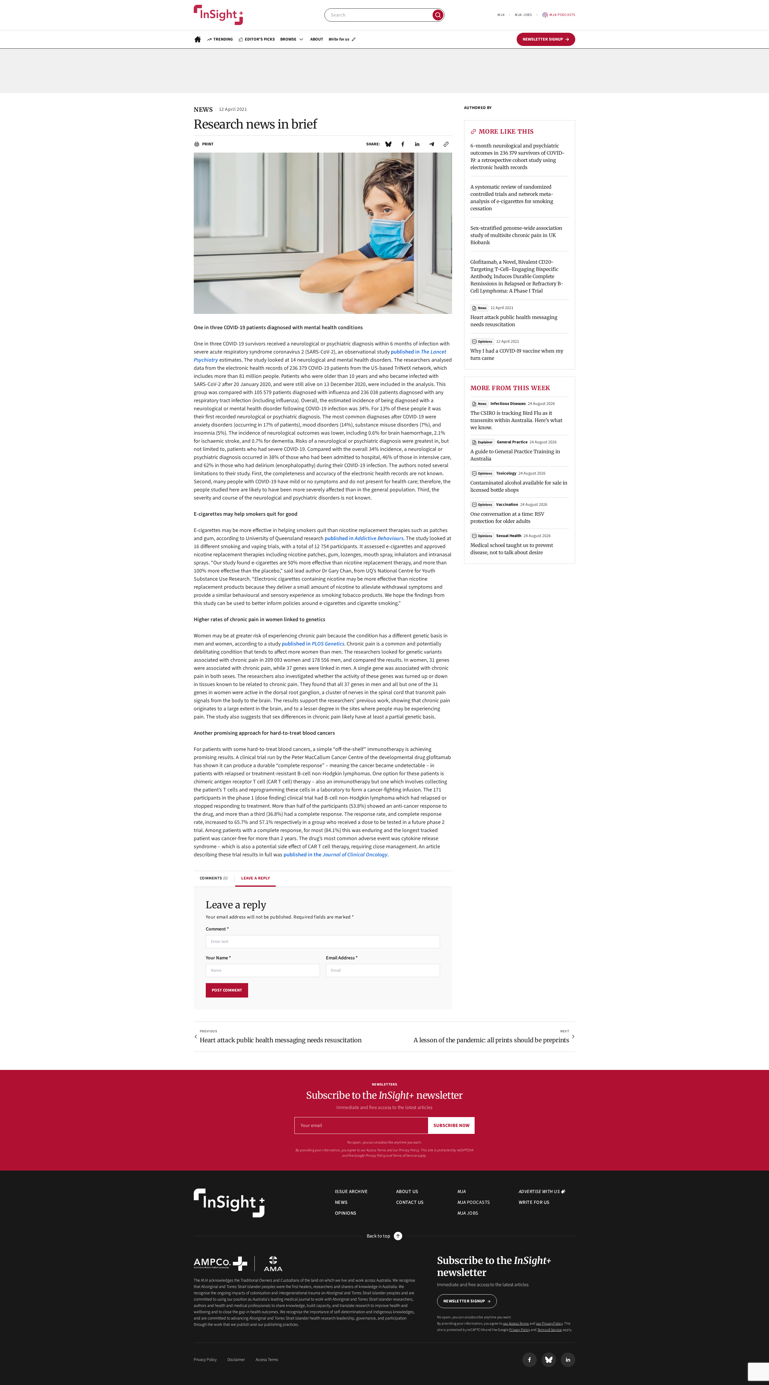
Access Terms (267, 1360)
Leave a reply (255, 878)
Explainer (485, 442)
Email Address (342, 958)
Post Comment (227, 990)
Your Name (218, 958)
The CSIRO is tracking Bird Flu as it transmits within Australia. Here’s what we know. (516, 420)
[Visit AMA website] (273, 1263)
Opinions (485, 341)
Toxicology (506, 473)
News (482, 308)
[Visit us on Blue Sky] (549, 1360)
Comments (214, 878)
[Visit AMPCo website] (220, 1263)
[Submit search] (438, 15)
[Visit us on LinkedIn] (568, 1360)
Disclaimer (236, 1360)
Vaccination (507, 505)
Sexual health (508, 536)
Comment (217, 929)
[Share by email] (432, 144)
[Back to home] (229, 1203)
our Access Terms (373, 1150)
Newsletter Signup (464, 1301)
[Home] (218, 15)
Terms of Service (405, 1155)
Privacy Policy (376, 1155)
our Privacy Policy (406, 1150)
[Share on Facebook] (403, 144)
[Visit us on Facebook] (529, 1360)
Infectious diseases (508, 404)
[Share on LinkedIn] (417, 144)
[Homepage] (198, 39)
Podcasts (562, 14)
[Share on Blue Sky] (388, 144)
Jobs (523, 14)
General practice (512, 442)
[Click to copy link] (446, 144)
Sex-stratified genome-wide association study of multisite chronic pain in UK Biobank (516, 235)
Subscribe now (451, 1125)
